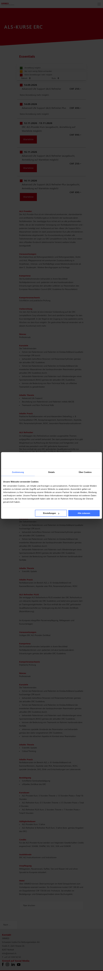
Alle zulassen (84, 513)
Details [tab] (51, 472)
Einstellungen (49, 513)
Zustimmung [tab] (18, 472)
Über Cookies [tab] (85, 472)
